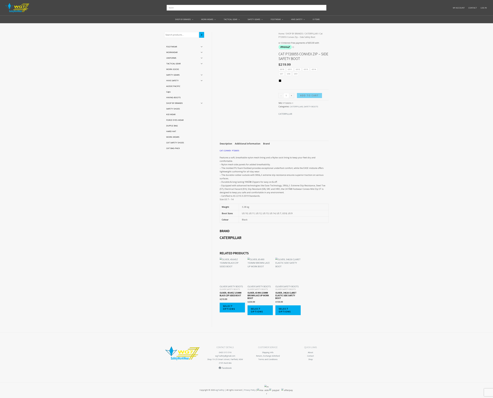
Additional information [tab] (247, 143)
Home (281, 33)
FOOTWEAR (276, 19)
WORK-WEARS (207, 19)
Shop (310, 359)
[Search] (201, 35)
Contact (310, 356)
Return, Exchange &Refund (268, 356)
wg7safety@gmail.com (225, 356)
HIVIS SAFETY (296, 19)
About (310, 352)
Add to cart (309, 95)
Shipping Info (267, 352)
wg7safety (219, 390)
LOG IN (484, 8)
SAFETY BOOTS (311, 106)
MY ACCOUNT (459, 8)
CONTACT (472, 8)
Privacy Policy (249, 390)
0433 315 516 (225, 352)
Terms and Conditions (268, 359)
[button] (192, 19)
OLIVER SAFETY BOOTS (231, 286)
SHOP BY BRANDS (183, 19)
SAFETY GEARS (254, 19)
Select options (229, 307)
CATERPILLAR (311, 33)
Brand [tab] (266, 143)
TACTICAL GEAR (230, 19)
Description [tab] (226, 143)
